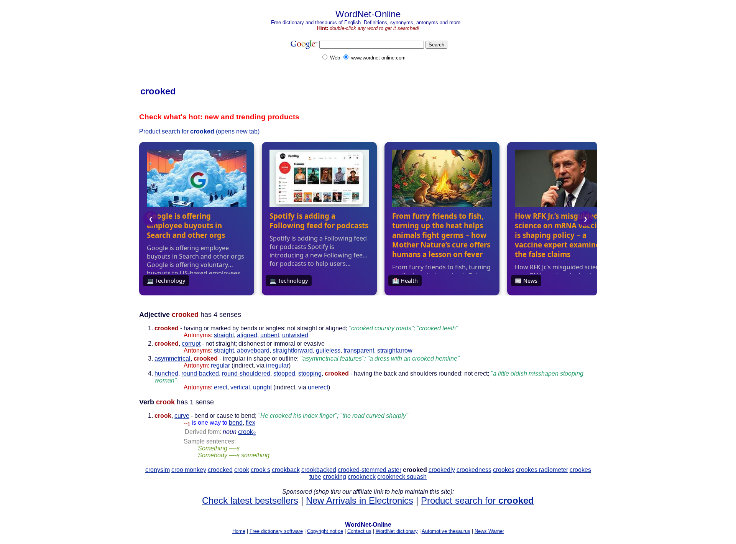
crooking (334, 476)
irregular (277, 365)
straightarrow (394, 350)
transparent (358, 350)
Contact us (359, 531)
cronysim (157, 470)
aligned (247, 335)
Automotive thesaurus (446, 531)
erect (220, 387)
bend (236, 422)
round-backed (200, 373)
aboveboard (253, 350)
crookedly (442, 470)
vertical (240, 387)
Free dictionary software (276, 531)
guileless (328, 350)
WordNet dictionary (397, 531)
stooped (284, 373)
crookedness (474, 470)
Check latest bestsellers (250, 500)
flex (250, 422)
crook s (260, 470)
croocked (220, 470)
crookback (286, 470)
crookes (503, 470)
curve (181, 415)
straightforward (293, 350)
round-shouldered (246, 373)
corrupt (191, 343)
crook (247, 432)
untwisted (295, 335)
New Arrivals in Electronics (359, 500)
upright (262, 387)
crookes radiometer (542, 470)
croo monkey (188, 470)
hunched (166, 373)
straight (224, 335)
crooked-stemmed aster (369, 470)
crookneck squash (402, 476)
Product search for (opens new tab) (199, 131)
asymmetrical (172, 358)
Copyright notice (325, 531)
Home (238, 531)
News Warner (489, 531)
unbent (269, 335)
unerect (318, 387)
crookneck (362, 476)
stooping (310, 373)
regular (220, 365)
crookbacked (318, 470)
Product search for (477, 500)
